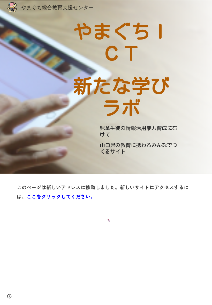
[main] (122, 68)
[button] (9, 296)
